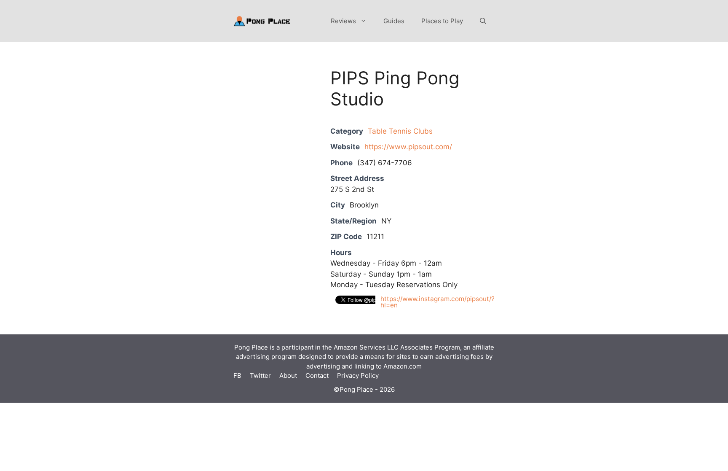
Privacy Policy (358, 375)
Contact (317, 375)
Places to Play (442, 21)
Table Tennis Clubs (400, 131)
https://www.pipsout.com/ (408, 147)
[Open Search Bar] (483, 21)
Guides (393, 21)
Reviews (343, 21)
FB (237, 375)
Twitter (260, 375)
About (288, 375)
